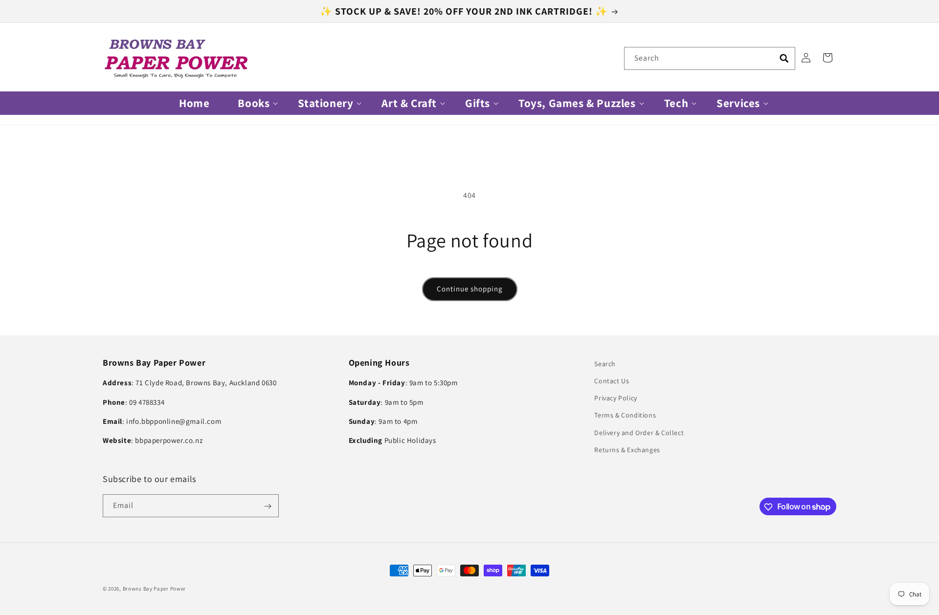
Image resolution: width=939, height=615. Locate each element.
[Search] (784, 58)
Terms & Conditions (625, 415)
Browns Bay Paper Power (154, 588)
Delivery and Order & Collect (639, 432)
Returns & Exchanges (627, 449)
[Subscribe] (267, 506)
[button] (253, 103)
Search (605, 363)
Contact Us (611, 380)
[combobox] (710, 58)
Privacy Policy (615, 398)
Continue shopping (470, 288)
